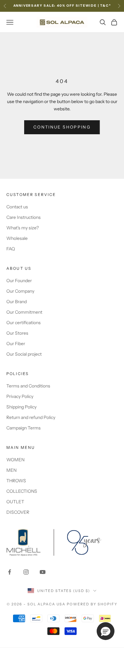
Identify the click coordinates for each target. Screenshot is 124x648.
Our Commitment (24, 312)
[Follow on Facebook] (9, 572)
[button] (105, 631)
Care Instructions (23, 217)
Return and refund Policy (30, 417)
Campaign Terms (23, 428)
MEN (11, 470)
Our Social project (24, 354)
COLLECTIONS (21, 491)
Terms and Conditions (28, 386)
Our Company (20, 291)
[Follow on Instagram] (26, 572)
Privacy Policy (19, 396)
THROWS (16, 481)
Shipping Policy (21, 407)
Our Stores (17, 333)
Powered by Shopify (92, 604)
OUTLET (15, 502)
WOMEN (15, 460)
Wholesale (17, 238)
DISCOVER (17, 512)
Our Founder (19, 280)
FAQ (10, 249)
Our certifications (23, 322)
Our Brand (16, 301)
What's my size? (22, 228)
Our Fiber (15, 343)
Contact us (17, 207)
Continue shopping (62, 126)
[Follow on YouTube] (42, 572)
